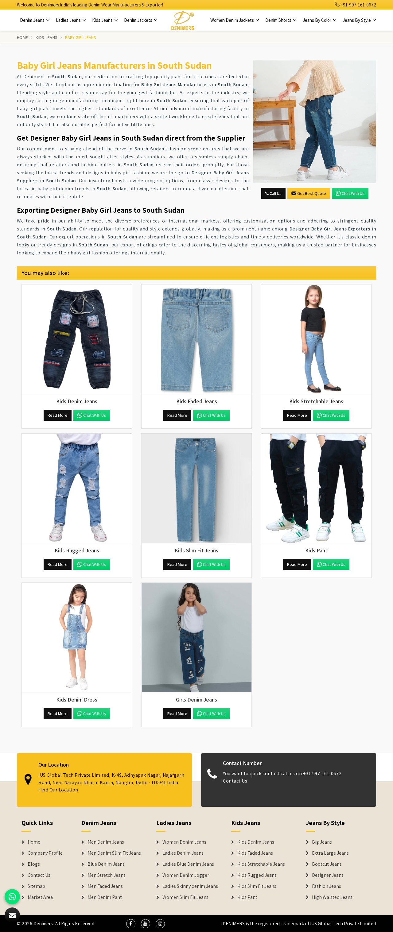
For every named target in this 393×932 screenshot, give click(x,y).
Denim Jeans (32, 20)
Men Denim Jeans (106, 842)
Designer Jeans (328, 875)
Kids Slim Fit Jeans (256, 886)
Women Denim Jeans (184, 842)
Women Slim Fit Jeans (185, 897)
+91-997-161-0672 (358, 5)
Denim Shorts (278, 20)
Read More (58, 415)
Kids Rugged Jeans (257, 875)
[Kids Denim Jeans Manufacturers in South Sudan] (77, 339)
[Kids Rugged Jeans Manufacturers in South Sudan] (77, 488)
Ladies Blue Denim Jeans (188, 864)
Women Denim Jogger (185, 875)
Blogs (34, 864)
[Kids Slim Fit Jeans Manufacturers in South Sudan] (196, 488)
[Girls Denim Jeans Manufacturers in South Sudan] (196, 638)
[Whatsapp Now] (12, 896)
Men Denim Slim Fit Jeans (114, 853)
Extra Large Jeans (330, 853)
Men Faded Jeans (105, 886)
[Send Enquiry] (314, 121)
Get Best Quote (311, 193)
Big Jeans (322, 842)
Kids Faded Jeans (255, 853)
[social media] (130, 923)
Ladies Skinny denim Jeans (190, 886)
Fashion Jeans (326, 886)
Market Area (40, 897)
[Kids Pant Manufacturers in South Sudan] (316, 488)
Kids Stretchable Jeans (261, 864)
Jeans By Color (317, 20)
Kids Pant (247, 897)
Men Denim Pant (105, 897)
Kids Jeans (103, 20)
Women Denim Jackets (232, 20)
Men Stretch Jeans (107, 875)
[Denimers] (182, 20)
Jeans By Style (357, 20)
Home (22, 37)
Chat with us (353, 193)
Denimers (43, 923)
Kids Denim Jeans (255, 842)
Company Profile (45, 853)
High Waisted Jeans (332, 897)
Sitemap (36, 886)
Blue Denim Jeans (106, 864)
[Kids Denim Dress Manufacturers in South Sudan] (77, 638)
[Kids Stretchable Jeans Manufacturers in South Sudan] (316, 339)
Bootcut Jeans (327, 864)
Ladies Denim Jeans (183, 853)
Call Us (275, 193)
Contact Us (235, 781)
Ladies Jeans (69, 20)
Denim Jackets (138, 20)
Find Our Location (58, 790)
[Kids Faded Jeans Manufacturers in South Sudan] (196, 339)
